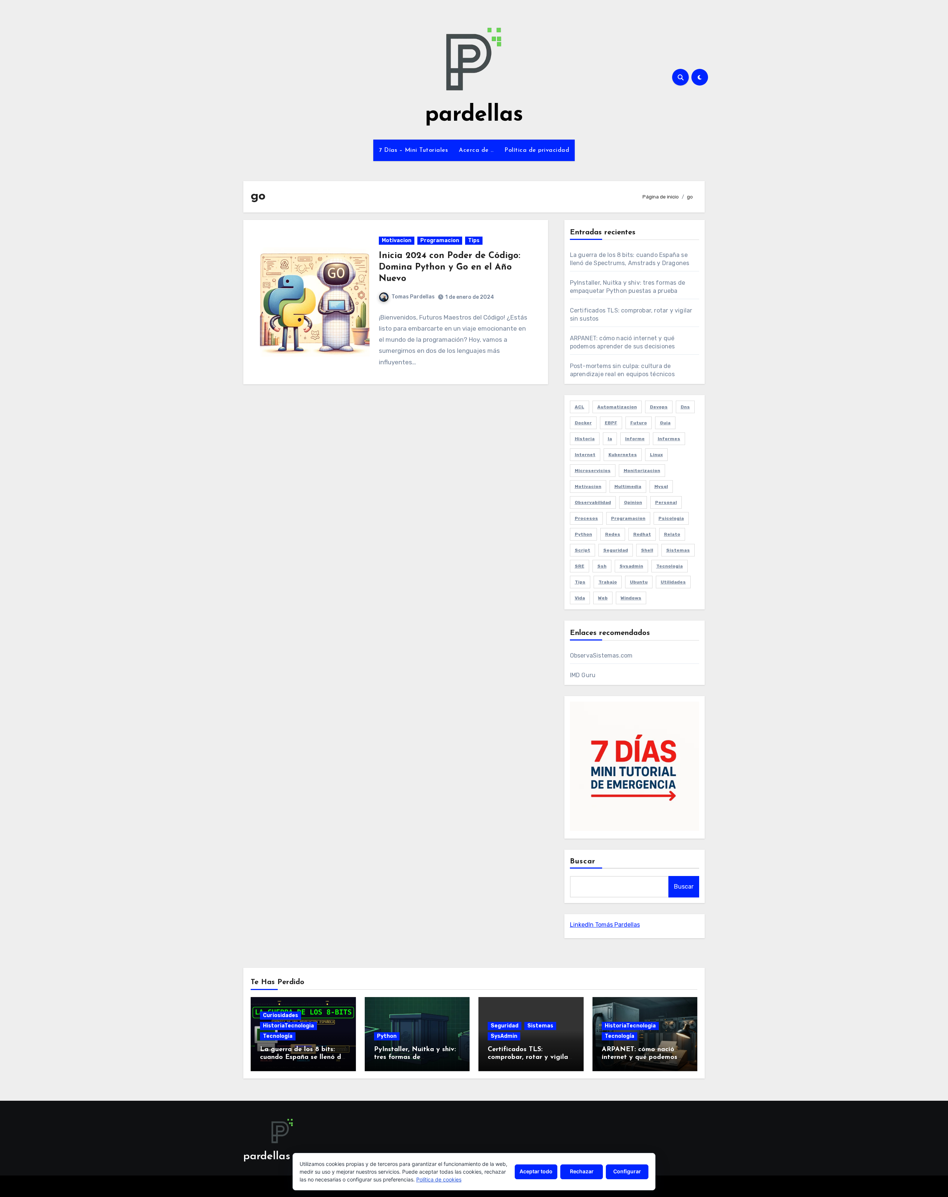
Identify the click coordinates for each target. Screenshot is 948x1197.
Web (603, 598)
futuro (638, 422)
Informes (669, 438)
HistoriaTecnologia (288, 1026)
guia (665, 422)
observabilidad (593, 502)
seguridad (615, 550)
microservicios (593, 470)
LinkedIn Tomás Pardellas (605, 924)
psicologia (671, 518)
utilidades (673, 582)
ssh (602, 566)
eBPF (611, 422)
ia (610, 438)
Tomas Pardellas (413, 297)
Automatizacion (617, 406)
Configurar (627, 1171)
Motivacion (396, 240)
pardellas (474, 115)
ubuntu (639, 582)
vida (580, 598)
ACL (579, 406)
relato (672, 534)
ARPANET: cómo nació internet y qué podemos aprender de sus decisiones (644, 1057)
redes (612, 534)
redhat (642, 534)
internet (585, 454)
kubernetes (622, 454)
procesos (586, 518)
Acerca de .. (476, 150)
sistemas (678, 550)
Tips (474, 240)
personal (666, 502)
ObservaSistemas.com (601, 655)
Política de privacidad (536, 150)
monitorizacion (642, 470)
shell (647, 550)
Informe (635, 438)
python (583, 534)
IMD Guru (583, 675)
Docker (583, 422)
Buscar (583, 861)
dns (685, 406)
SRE (579, 566)
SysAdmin (504, 1036)
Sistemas (540, 1026)
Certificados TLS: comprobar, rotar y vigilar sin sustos (529, 1057)
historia (585, 438)
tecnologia (669, 566)
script (582, 550)
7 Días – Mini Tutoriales (413, 150)
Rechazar (582, 1171)
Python (387, 1036)
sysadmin (631, 566)
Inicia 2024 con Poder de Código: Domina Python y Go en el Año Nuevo (449, 267)
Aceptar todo (536, 1171)
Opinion (633, 502)
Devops (659, 406)
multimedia (627, 486)
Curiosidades (280, 1015)
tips (580, 582)
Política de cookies (438, 1179)
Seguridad (504, 1026)
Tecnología (278, 1036)
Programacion (439, 240)
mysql (661, 486)
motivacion (588, 486)
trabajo (607, 582)
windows (631, 598)
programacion (628, 518)
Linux (656, 454)
